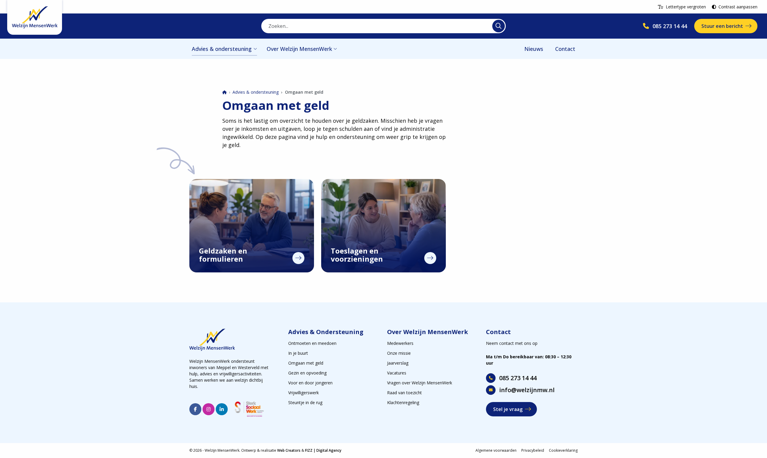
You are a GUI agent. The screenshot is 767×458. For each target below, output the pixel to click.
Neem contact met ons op (511, 343)
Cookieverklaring (563, 450)
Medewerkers (400, 343)
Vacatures (396, 373)
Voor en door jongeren (310, 383)
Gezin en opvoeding (307, 373)
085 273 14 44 (518, 378)
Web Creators (289, 450)
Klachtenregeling (403, 402)
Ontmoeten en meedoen (312, 343)
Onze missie (399, 353)
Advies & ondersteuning (222, 48)
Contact (565, 48)
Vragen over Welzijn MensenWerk (419, 383)
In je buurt (298, 353)
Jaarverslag (397, 363)
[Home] (224, 93)
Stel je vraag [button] (508, 409)
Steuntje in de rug (305, 402)
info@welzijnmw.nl (527, 390)
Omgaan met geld (305, 363)
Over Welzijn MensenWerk (299, 48)
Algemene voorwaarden (496, 450)
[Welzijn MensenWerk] (34, 17)
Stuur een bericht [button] (722, 26)
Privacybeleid (532, 450)
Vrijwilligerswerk (303, 392)
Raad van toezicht (404, 392)
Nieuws (533, 48)
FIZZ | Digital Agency (323, 450)
